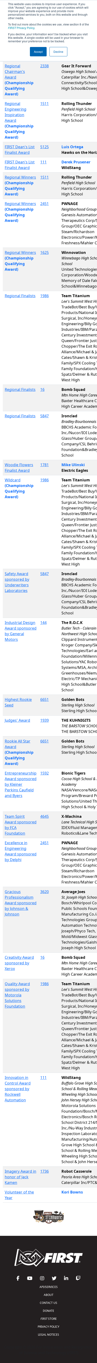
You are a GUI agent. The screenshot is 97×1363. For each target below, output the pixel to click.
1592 (44, 773)
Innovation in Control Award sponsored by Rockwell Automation (18, 1089)
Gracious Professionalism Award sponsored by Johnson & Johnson (20, 903)
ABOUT (48, 1295)
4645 (44, 816)
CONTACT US (48, 1303)
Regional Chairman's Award (15, 71)
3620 (44, 891)
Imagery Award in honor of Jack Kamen (20, 1177)
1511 (44, 103)
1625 (44, 252)
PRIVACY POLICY (48, 1327)
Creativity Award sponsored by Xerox (19, 963)
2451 (44, 203)
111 (43, 162)
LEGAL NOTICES (48, 1335)
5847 (44, 415)
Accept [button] (38, 52)
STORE (48, 1319)
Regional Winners (20, 177)
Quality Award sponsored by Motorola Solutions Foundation (17, 995)
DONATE (48, 1311)
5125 (44, 146)
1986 (44, 295)
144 (43, 622)
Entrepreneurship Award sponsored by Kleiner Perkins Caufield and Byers (20, 784)
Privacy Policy (21, 28)
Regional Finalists (20, 295)
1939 (44, 720)
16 (42, 389)
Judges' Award (17, 720)
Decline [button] (58, 52)
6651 (44, 699)
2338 (44, 66)
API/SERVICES (49, 1287)
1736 (44, 1171)
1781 (44, 464)
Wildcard (12, 480)
